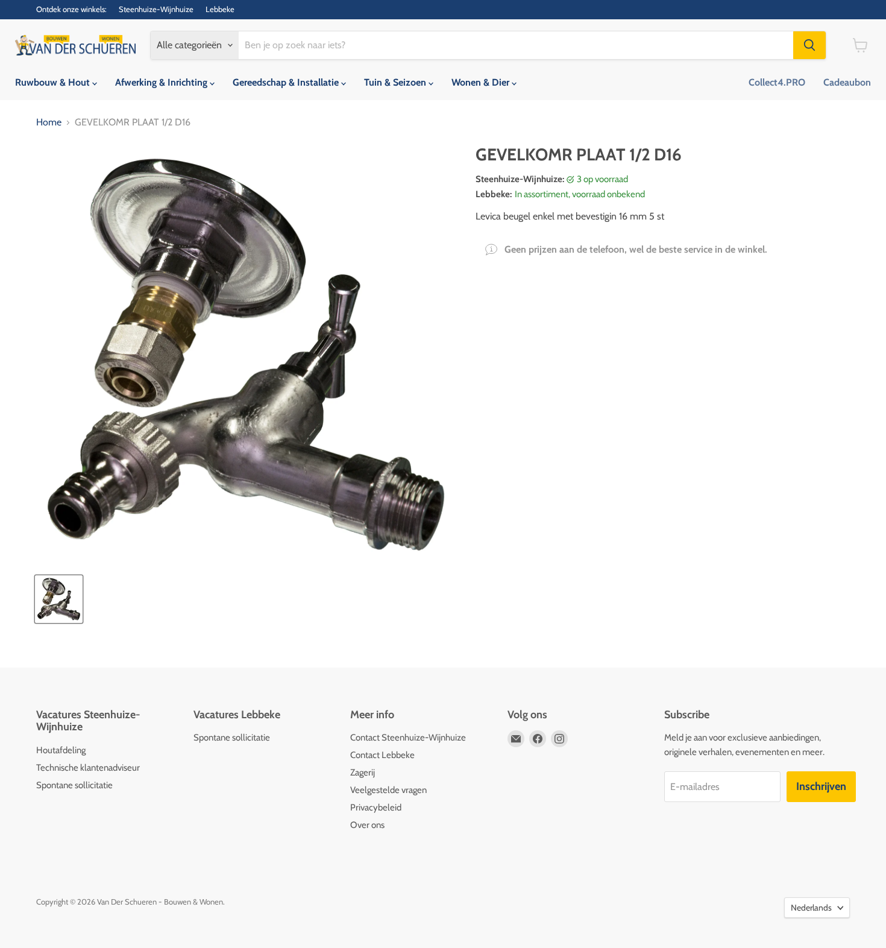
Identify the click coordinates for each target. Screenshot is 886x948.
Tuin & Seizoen (396, 82)
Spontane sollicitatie (74, 785)
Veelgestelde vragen (388, 790)
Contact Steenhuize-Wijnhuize (408, 737)
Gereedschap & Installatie (287, 82)
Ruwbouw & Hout (53, 82)
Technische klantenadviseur (88, 767)
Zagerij (362, 772)
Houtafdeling (61, 750)
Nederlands (811, 907)
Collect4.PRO (777, 82)
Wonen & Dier (481, 82)
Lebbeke (220, 9)
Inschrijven (821, 786)
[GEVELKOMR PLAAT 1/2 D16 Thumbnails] (59, 599)
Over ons (367, 825)
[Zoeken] (809, 45)
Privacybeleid (375, 807)
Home (48, 122)
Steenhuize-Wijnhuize (156, 9)
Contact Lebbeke (382, 755)
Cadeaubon (847, 82)
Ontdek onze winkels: (71, 9)
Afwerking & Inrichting (162, 82)
